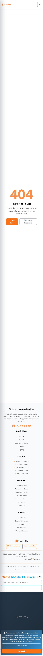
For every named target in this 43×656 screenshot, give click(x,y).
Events (21, 440)
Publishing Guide (21, 492)
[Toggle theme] (39, 4)
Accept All (21, 651)
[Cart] (39, 577)
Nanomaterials (14, 546)
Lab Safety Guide (21, 496)
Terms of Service (21, 531)
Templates (21, 502)
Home (21, 436)
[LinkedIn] (13, 426)
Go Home (12, 221)
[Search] (21, 587)
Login (22, 446)
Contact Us (21, 518)
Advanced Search (21, 499)
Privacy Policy (21, 528)
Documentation (21, 486)
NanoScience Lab (30, 546)
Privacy (17, 570)
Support (21, 524)
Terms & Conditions (10, 566)
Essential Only (22, 646)
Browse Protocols (28, 221)
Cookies (25, 570)
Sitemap (23, 566)
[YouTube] (29, 426)
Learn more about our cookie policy (21, 641)
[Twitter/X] (17, 426)
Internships (21, 505)
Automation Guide (21, 489)
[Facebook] (21, 426)
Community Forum (21, 521)
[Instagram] (25, 426)
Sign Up (21, 450)
